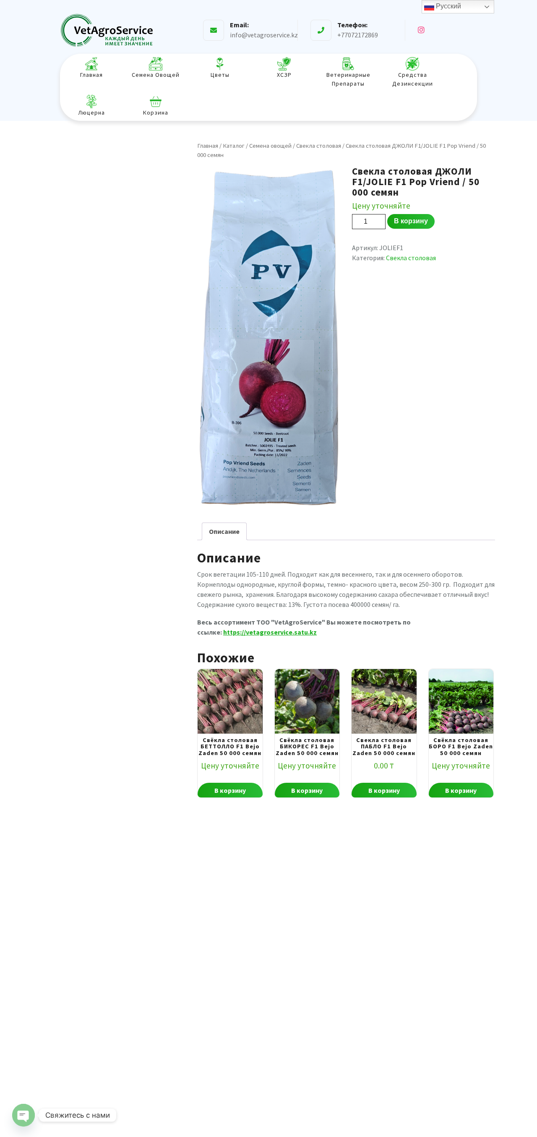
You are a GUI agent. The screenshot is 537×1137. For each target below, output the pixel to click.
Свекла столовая (318, 145)
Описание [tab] (224, 531)
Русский (447, 6)
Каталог (234, 145)
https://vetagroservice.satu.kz (270, 632)
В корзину (411, 221)
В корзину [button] (230, 790)
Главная (207, 145)
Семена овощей (270, 145)
